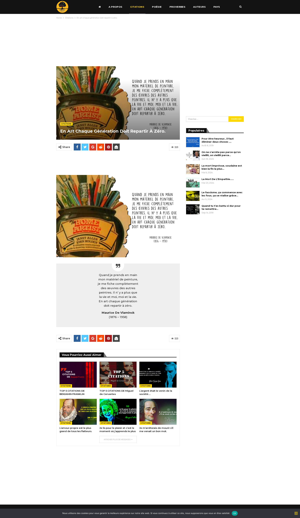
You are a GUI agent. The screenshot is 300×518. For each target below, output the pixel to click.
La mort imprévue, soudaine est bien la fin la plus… (222, 167)
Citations (137, 6)
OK (234, 513)
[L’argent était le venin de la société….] (158, 375)
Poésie (157, 6)
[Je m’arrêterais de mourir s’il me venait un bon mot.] (158, 412)
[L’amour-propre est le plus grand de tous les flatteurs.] (78, 412)
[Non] (296, 513)
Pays (216, 6)
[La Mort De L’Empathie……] (193, 183)
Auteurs (199, 6)
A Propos (115, 6)
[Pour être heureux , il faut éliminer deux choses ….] (193, 142)
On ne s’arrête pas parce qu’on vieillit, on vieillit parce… (221, 154)
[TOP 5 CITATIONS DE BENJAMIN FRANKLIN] (78, 375)
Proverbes (177, 6)
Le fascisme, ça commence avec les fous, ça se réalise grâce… (222, 194)
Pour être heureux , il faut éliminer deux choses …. (218, 140)
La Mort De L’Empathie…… (218, 179)
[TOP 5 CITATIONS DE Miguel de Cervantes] (118, 375)
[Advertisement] (150, 42)
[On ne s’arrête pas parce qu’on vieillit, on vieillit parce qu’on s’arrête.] (193, 156)
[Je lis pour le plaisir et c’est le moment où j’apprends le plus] (118, 412)
